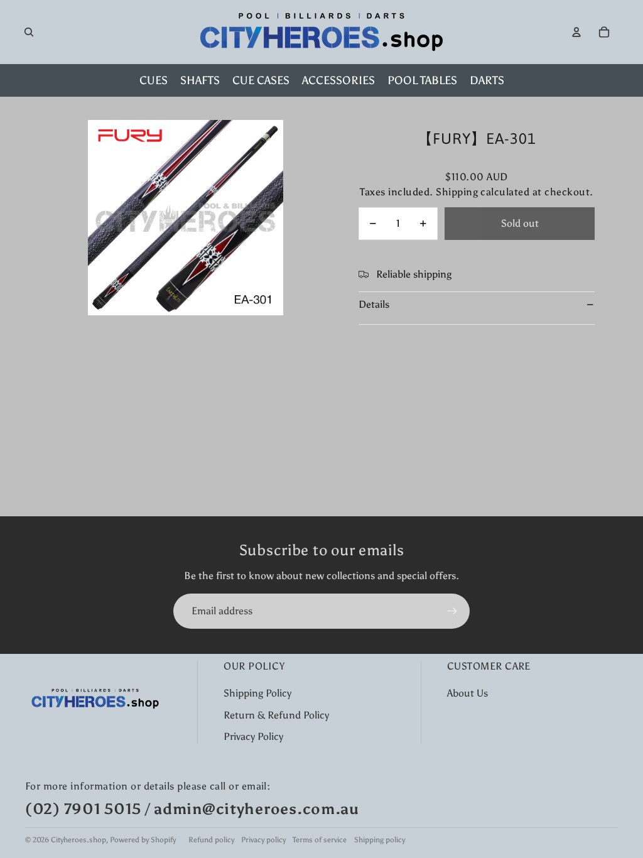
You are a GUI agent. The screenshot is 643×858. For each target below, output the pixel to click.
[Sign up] (452, 611)
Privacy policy (263, 839)
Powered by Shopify (143, 839)
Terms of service (320, 839)
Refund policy (211, 839)
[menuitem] (153, 80)
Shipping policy (379, 839)
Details (374, 304)
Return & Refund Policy (276, 715)
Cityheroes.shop (78, 839)
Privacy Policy (253, 736)
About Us (467, 693)
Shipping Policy (257, 693)
